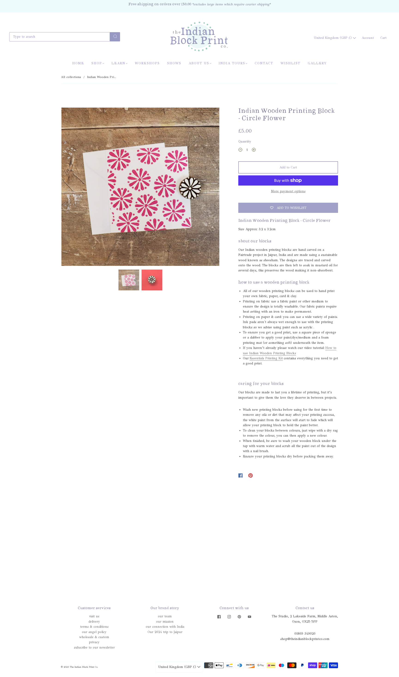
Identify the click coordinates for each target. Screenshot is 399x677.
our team (165, 616)
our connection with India (165, 627)
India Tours (232, 63)
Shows (174, 63)
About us (199, 63)
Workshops (147, 63)
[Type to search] (59, 36)
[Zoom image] (140, 188)
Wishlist (290, 63)
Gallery (317, 63)
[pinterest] (239, 617)
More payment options (288, 191)
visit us (94, 616)
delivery (94, 622)
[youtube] (249, 617)
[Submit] (115, 36)
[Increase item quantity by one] (254, 151)
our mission (165, 622)
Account (368, 38)
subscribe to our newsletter (94, 647)
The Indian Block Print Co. (84, 667)
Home (78, 63)
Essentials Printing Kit (266, 358)
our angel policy (94, 632)
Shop (96, 63)
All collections (71, 77)
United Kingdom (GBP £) (333, 38)
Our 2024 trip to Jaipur (165, 632)
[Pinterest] (250, 475)
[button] (77, 188)
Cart (383, 38)
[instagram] (229, 617)
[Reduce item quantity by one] (240, 151)
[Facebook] (240, 475)
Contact (264, 63)
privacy (94, 642)
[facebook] (219, 617)
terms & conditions (94, 627)
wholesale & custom (94, 637)
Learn (118, 63)
